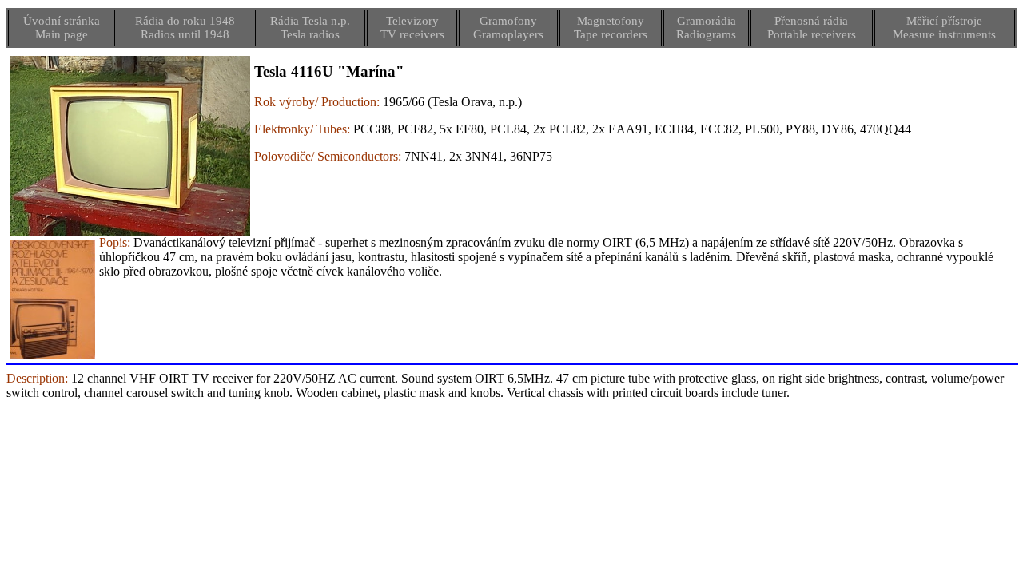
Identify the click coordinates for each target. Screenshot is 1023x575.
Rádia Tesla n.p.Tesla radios (310, 27)
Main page (61, 34)
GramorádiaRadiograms (706, 27)
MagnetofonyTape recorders (610, 27)
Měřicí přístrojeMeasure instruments (944, 27)
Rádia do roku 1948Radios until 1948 (185, 27)
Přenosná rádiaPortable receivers (811, 27)
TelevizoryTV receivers (412, 27)
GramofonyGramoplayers (508, 27)
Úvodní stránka (61, 20)
